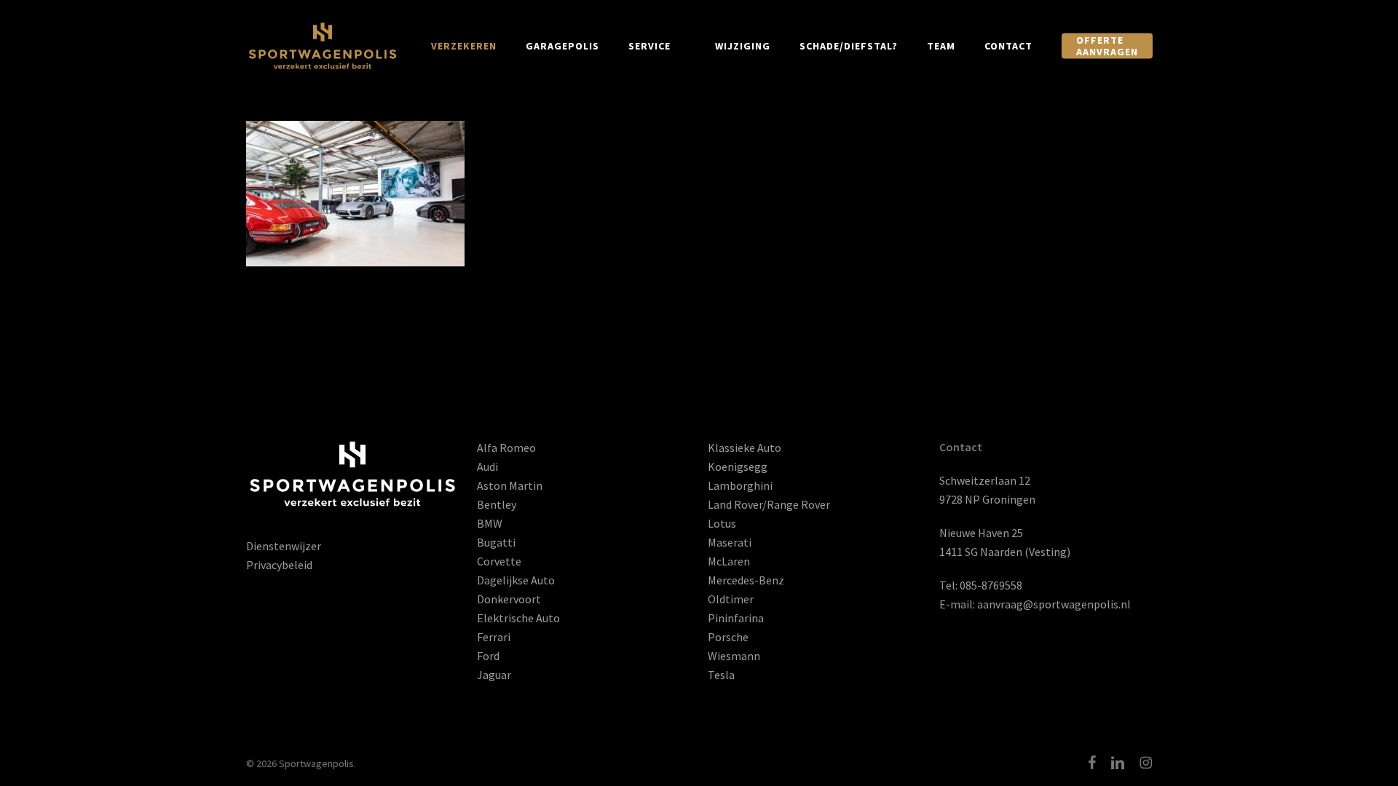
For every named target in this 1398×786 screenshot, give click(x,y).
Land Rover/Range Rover (769, 504)
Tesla (721, 674)
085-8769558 (991, 585)
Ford (488, 655)
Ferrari (493, 637)
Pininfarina (736, 618)
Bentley (496, 504)
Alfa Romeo (506, 447)
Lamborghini (740, 485)
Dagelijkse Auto (516, 580)
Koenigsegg (737, 466)
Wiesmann (734, 655)
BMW (489, 523)
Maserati (729, 542)
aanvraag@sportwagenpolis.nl (1054, 604)
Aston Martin (509, 485)
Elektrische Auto (518, 618)
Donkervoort (509, 599)
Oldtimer (731, 599)
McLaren (729, 561)
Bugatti (496, 542)
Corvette (499, 561)
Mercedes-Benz (746, 580)
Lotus (722, 523)
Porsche (728, 637)
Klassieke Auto (744, 447)
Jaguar (494, 674)
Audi (487, 466)
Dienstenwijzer (283, 546)
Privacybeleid (279, 564)
